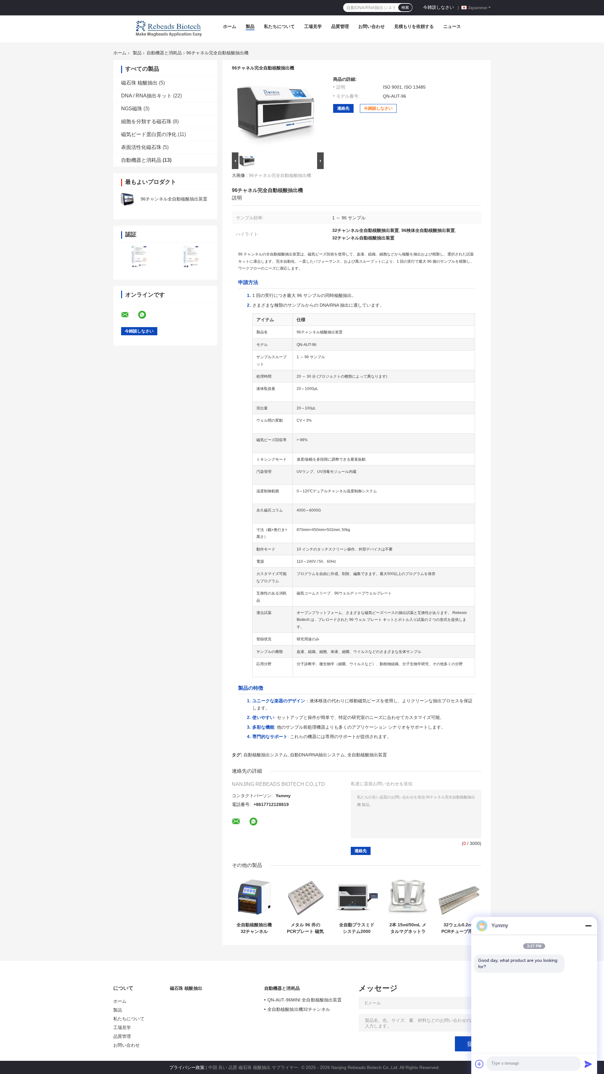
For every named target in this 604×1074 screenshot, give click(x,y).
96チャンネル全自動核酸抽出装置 (174, 198)
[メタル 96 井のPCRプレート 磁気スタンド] (305, 897)
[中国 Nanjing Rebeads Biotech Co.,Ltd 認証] (139, 256)
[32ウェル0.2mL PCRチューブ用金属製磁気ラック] (459, 897)
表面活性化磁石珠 (141, 147)
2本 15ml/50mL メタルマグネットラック (407, 928)
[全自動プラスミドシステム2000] (356, 897)
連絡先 (343, 108)
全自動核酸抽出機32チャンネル (254, 928)
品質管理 (340, 26)
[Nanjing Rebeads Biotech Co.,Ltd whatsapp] (146, 315)
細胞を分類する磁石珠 (146, 121)
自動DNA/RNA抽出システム (317, 754)
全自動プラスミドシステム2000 (356, 928)
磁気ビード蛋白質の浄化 (148, 134)
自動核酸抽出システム (265, 754)
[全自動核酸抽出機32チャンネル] (254, 897)
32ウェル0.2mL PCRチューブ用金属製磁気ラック (459, 928)
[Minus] (588, 925)
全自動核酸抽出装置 (367, 754)
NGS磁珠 (131, 108)
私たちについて (279, 26)
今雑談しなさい (438, 7)
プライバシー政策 (186, 1067)
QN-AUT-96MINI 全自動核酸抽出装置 (304, 999)
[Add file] (479, 1064)
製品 (250, 26)
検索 (405, 7)
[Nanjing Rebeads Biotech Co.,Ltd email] (129, 315)
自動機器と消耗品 (164, 52)
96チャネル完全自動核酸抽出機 (280, 175)
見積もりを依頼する (414, 26)
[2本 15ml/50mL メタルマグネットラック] (408, 897)
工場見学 (313, 26)
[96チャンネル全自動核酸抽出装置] (127, 198)
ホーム (229, 26)
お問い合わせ (371, 26)
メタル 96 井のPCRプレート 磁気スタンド (305, 928)
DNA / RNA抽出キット (146, 95)
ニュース (452, 26)
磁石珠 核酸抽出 (139, 82)
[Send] (588, 1064)
